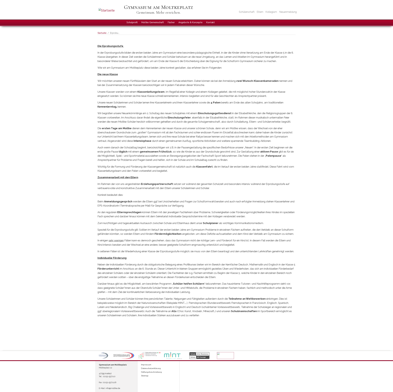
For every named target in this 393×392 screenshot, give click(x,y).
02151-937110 (109, 376)
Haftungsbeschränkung (151, 372)
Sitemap (144, 375)
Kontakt (210, 22)
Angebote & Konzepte (190, 22)
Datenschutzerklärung (151, 368)
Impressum (146, 364)
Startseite (101, 33)
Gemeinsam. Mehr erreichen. (158, 12)
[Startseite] (111, 10)
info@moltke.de (113, 388)
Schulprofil (132, 22)
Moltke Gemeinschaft (152, 22)
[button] (103, 355)
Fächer (171, 22)
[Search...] (293, 22)
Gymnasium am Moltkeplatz (158, 7)
